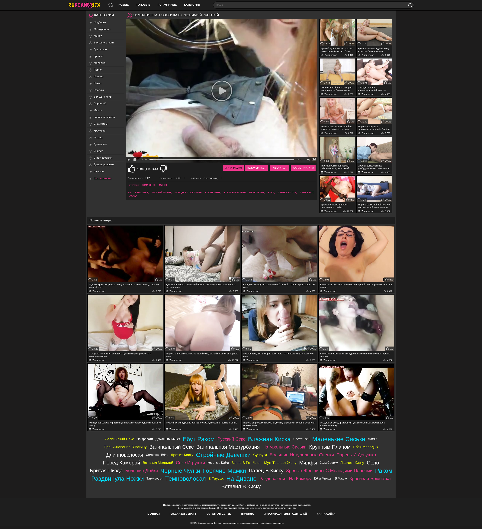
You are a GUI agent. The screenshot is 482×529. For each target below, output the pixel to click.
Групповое (100, 49)
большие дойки (141, 470)
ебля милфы (323, 478)
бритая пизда (106, 471)
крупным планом (330, 447)
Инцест (98, 150)
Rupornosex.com (190, 505)
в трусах (216, 478)
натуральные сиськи (284, 446)
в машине (141, 192)
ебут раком (199, 439)
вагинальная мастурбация (228, 447)
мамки (372, 439)
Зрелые (98, 56)
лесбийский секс (119, 439)
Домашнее (100, 144)
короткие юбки (218, 462)
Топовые (143, 4)
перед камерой (121, 463)
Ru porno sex (86, 5)
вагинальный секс (171, 447)
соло (373, 463)
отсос (133, 196)
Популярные (167, 4)
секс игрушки (190, 462)
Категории (192, 4)
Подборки (100, 22)
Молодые (99, 62)
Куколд (98, 137)
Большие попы (103, 96)
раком (383, 471)
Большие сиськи (104, 42)
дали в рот (306, 192)
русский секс (231, 439)
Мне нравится (131, 169)
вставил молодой (158, 463)
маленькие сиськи (338, 439)
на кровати (145, 439)
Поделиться (279, 167)
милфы (308, 463)
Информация (233, 167)
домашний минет (168, 439)
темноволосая (185, 479)
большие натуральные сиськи (302, 454)
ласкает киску (352, 463)
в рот (271, 192)
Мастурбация (102, 28)
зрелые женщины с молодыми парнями (329, 470)
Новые (123, 4)
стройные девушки (223, 455)
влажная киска (269, 439)
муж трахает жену (280, 463)
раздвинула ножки (117, 479)
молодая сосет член (188, 192)
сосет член (212, 192)
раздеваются (272, 478)
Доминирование (104, 164)
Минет (98, 35)
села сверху (329, 462)
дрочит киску (182, 455)
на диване (241, 479)
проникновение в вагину (125, 447)
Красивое (99, 130)
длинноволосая (124, 455)
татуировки (154, 478)
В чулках (99, 171)
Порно (98, 69)
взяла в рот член (234, 192)
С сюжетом (101, 123)
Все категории (102, 177)
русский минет (161, 192)
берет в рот (256, 192)
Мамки (98, 110)
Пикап (97, 83)
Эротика (99, 89)
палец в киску (266, 471)
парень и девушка (356, 454)
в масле (341, 478)
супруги (260, 455)
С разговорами (103, 157)
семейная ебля (157, 454)
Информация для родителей (285, 513)
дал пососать (287, 192)
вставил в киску (241, 486)
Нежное (98, 76)
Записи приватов (104, 117)
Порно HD (100, 103)
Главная (153, 513)
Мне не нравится (163, 169)
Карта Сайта (326, 513)
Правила (247, 513)
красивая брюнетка (370, 478)
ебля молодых (365, 447)
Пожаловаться (256, 167)
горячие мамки (224, 471)
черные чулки (180, 471)
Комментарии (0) (303, 167)
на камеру (300, 478)
